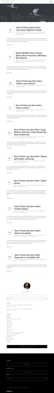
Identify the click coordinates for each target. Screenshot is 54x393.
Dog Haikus (10, 324)
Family (8, 325)
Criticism (9, 321)
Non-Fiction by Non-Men (27, 33)
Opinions (9, 336)
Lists (8, 328)
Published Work (20, 34)
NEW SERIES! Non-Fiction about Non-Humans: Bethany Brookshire (31, 55)
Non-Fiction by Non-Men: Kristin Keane (28, 207)
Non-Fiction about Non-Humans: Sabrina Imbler (29, 28)
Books (8, 320)
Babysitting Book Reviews (14, 318)
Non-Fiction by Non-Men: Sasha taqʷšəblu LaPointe (30, 157)
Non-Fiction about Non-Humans (15, 332)
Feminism (18, 85)
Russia (8, 340)
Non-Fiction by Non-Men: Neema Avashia (28, 231)
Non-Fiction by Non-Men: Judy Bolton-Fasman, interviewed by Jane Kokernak (30, 132)
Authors (16, 136)
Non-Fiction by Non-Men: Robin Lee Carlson (29, 82)
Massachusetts (29, 136)
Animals (9, 316)
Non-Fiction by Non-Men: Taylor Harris (30, 181)
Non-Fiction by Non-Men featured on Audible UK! (27, 256)
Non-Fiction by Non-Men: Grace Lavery (29, 106)
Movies (8, 331)
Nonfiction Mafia (40, 33)
